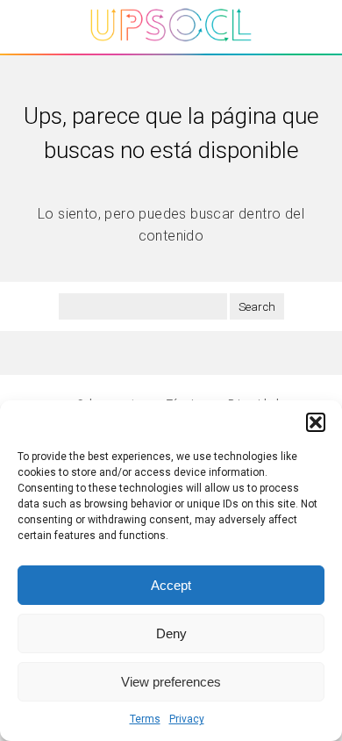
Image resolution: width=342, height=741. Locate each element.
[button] (315, 422)
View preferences (171, 681)
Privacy (186, 719)
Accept (171, 585)
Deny (171, 633)
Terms (145, 719)
